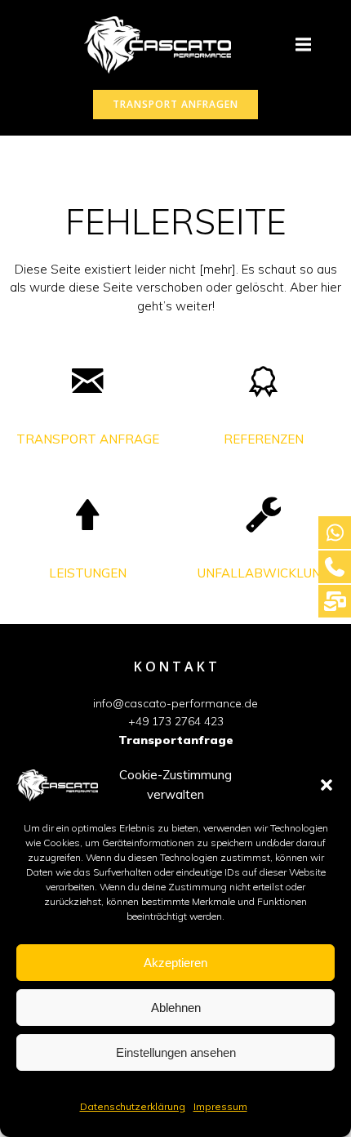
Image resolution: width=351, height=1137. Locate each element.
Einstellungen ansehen (176, 1052)
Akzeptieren (175, 963)
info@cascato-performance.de (175, 703)
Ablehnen (176, 1007)
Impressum (220, 1106)
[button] (326, 785)
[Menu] (303, 45)
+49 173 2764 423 (176, 721)
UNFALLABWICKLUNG (264, 573)
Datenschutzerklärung (132, 1106)
